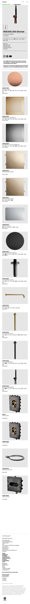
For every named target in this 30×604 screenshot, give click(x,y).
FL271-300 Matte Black (7, 362)
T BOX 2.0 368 (5, 442)
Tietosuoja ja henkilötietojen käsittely (10, 545)
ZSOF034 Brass (5, 306)
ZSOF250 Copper (6, 89)
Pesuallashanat (5, 557)
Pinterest (4, 580)
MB (5, 90)
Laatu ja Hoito (5, 543)
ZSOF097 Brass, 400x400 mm (9, 117)
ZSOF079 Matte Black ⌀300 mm (9, 252)
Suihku (3, 553)
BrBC (22, 90)
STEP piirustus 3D (7, 47)
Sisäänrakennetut (6, 558)
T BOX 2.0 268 (5, 415)
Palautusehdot (5, 547)
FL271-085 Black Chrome (8, 279)
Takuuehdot (5, 546)
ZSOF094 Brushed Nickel (8, 171)
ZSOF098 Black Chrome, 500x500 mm (11, 144)
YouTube (4, 579)
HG (19, 90)
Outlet (3, 561)
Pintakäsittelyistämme (7, 541)
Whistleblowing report (7, 538)
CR (3, 90)
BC (16, 90)
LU (8, 90)
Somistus (4, 559)
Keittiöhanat (5, 554)
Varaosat (5, 48)
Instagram (4, 578)
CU (11, 90)
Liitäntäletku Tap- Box (7, 469)
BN (25, 90)
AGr (3, 92)
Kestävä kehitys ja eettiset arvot (9, 550)
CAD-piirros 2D (6, 45)
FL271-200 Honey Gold (7, 333)
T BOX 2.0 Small (5, 496)
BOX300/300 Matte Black (8, 387)
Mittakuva (5, 44)
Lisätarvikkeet (17, 4)
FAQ (3, 544)
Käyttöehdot (5, 549)
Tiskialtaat (4, 555)
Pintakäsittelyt (5, 560)
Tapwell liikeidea (6, 540)
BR (13, 90)
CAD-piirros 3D (6, 46)
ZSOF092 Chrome (6, 225)
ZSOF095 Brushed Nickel (8, 198)
